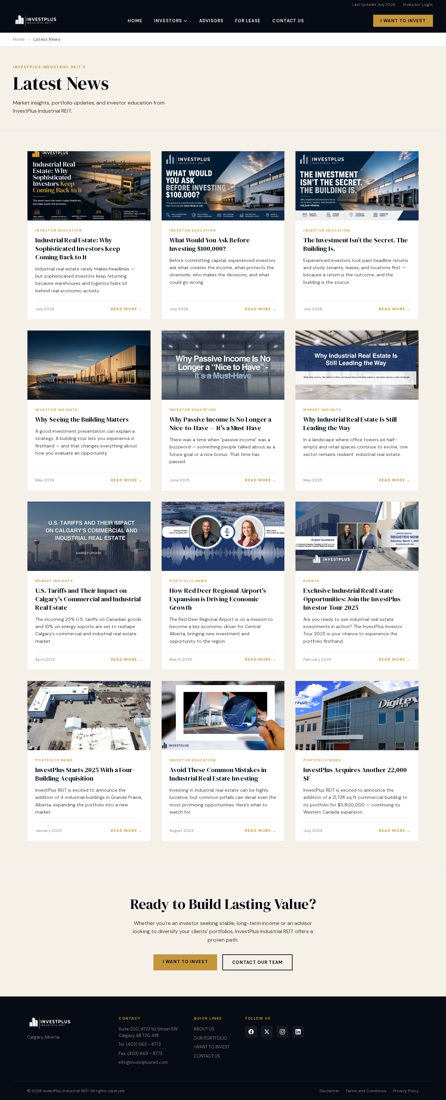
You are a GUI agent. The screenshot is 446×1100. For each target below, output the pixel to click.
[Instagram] (282, 1032)
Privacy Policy (406, 1090)
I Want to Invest (185, 961)
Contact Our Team (257, 962)
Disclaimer (329, 1090)
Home (19, 39)
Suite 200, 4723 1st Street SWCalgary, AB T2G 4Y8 (148, 1032)
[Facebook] (251, 1032)
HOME (135, 21)
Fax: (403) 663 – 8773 (140, 1053)
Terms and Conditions (366, 1090)
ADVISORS (211, 21)
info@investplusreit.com (143, 1062)
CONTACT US (288, 21)
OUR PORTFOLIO (210, 1038)
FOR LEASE (248, 21)
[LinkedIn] (298, 1032)
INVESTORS (168, 21)
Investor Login (418, 4)
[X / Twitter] (267, 1032)
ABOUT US (204, 1029)
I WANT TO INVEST (403, 21)
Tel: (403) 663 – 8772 (140, 1044)
